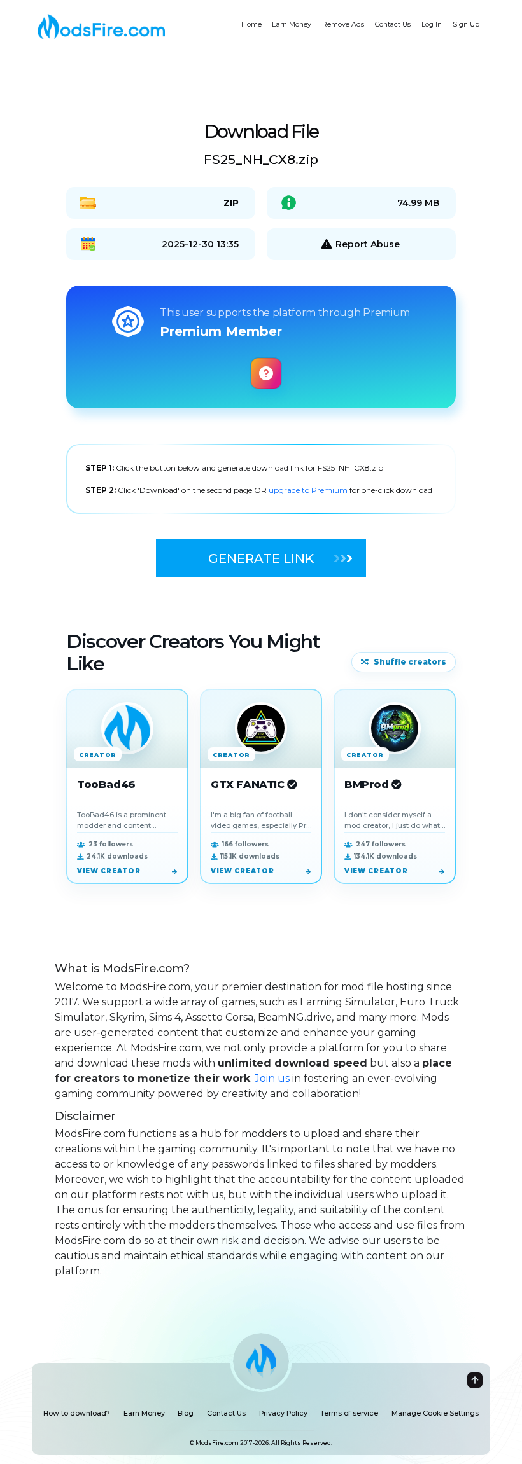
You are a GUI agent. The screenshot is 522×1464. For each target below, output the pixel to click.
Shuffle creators (410, 661)
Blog (186, 1413)
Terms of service (349, 1413)
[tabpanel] (261, 479)
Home (251, 24)
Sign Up (466, 24)
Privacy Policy (283, 1413)
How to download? (76, 1413)
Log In (431, 24)
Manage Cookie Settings (435, 1413)
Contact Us (393, 24)
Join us (272, 1078)
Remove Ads (343, 24)
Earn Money (291, 24)
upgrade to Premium (309, 490)
